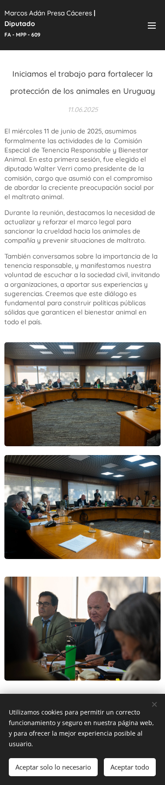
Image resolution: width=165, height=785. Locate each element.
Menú (152, 25)
